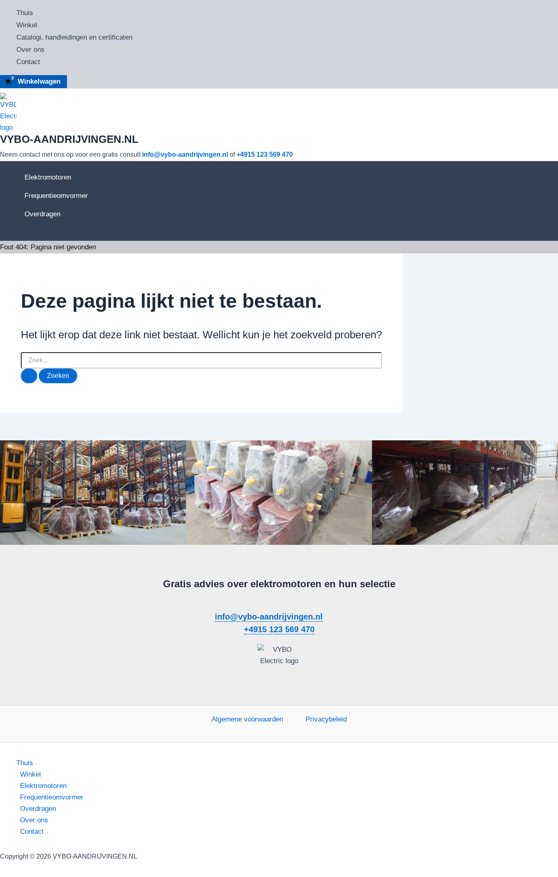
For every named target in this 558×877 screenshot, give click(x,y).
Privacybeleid (326, 719)
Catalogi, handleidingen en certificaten (74, 37)
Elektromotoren (48, 177)
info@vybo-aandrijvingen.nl (185, 154)
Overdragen (42, 214)
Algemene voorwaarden (247, 719)
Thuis (24, 13)
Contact (28, 62)
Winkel (26, 25)
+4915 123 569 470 (265, 154)
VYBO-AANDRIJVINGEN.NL (69, 139)
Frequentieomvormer (56, 196)
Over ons (30, 49)
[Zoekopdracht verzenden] (29, 376)
